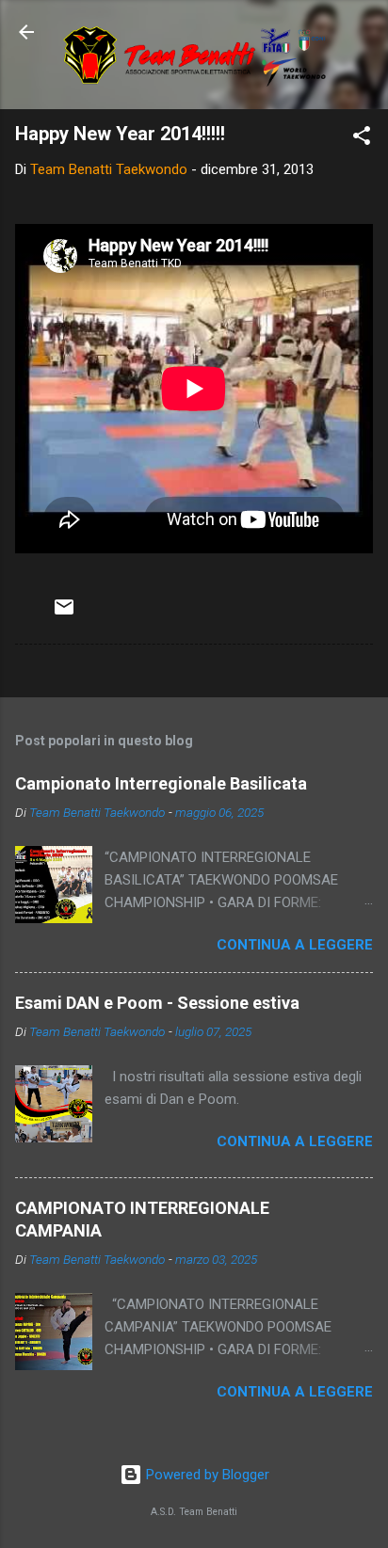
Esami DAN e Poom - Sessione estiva (157, 1003)
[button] (361, 138)
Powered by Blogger (205, 1474)
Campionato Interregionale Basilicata (161, 783)
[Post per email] (64, 613)
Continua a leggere (295, 944)
